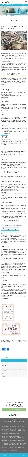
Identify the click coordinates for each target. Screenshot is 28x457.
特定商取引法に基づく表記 (19, 419)
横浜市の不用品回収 (13, 426)
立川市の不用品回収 (21, 437)
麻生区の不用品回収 (5, 447)
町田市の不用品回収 (13, 430)
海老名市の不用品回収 (13, 429)
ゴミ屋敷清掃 (4, 370)
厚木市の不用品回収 (5, 429)
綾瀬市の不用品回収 (22, 429)
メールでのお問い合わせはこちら (15, 409)
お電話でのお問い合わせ (7, 455)
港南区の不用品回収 (12, 444)
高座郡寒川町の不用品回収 (6, 433)
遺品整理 (12, 28)
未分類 (3, 376)
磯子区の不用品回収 (5, 440)
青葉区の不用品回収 (5, 426)
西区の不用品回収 (23, 443)
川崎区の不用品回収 (5, 450)
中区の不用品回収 (5, 444)
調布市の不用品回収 (13, 437)
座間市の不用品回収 (21, 426)
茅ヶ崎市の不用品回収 (21, 430)
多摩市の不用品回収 (5, 437)
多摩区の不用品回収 (21, 447)
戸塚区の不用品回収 (21, 440)
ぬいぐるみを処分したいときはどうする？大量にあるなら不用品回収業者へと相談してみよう (7, 342)
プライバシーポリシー (7, 419)
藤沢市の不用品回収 (5, 430)
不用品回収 (4, 365)
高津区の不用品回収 (13, 447)
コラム (8, 28)
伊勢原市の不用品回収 (15, 433)
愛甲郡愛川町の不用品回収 (6, 436)
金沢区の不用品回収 (13, 440)
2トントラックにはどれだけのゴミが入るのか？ (21, 341)
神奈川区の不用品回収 (5, 443)
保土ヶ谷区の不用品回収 (15, 443)
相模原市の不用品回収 (13, 450)
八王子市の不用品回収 (15, 436)
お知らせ (3, 373)
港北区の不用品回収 (20, 444)
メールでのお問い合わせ (21, 455)
